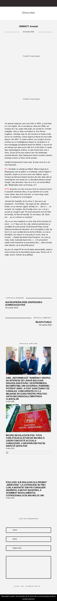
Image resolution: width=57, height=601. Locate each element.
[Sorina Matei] (28, 13)
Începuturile (44, 322)
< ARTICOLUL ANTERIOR (14, 298)
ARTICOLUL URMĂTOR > (42, 318)
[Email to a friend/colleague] (40, 261)
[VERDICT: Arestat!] (17, 261)
